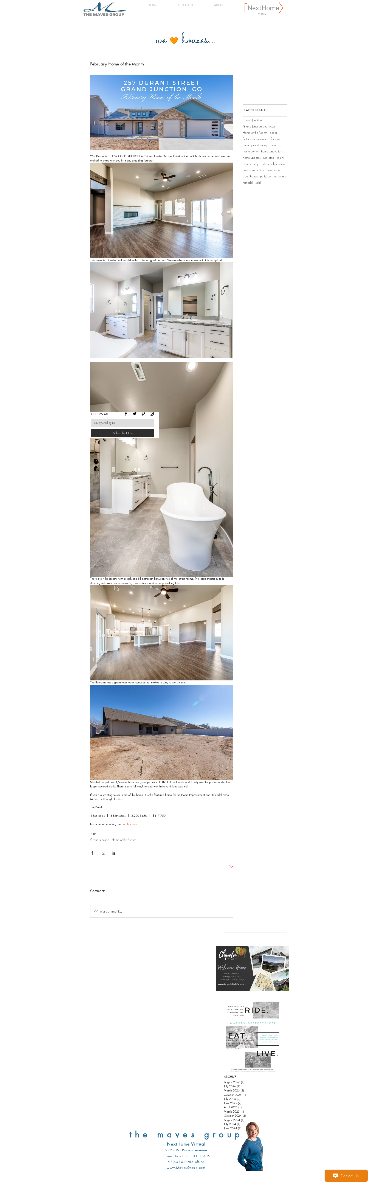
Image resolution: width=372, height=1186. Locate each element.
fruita (246, 145)
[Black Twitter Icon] (134, 413)
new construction (253, 170)
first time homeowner (255, 139)
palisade (265, 176)
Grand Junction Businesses (259, 126)
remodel (248, 182)
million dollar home (273, 164)
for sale (275, 139)
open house (250, 176)
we (161, 40)
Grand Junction (99, 839)
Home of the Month (124, 839)
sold (258, 182)
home (273, 145)
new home (273, 170)
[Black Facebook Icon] (126, 413)
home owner (251, 151)
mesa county (250, 164)
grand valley (259, 145)
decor (273, 132)
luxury (280, 157)
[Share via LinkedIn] (113, 853)
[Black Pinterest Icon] (143, 413)
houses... (198, 40)
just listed (268, 157)
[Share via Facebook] (92, 853)
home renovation (271, 151)
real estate (279, 176)
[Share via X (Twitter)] (103, 853)
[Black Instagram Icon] (151, 413)
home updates (251, 157)
